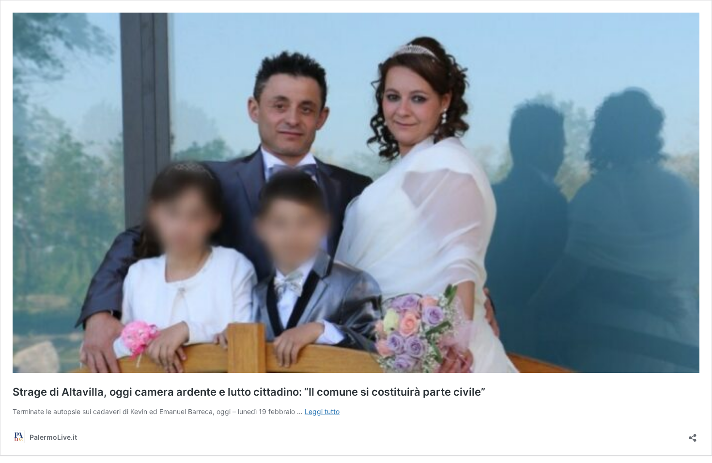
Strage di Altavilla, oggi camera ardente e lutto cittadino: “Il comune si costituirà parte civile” (249, 392)
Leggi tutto (322, 411)
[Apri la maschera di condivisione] (692, 434)
